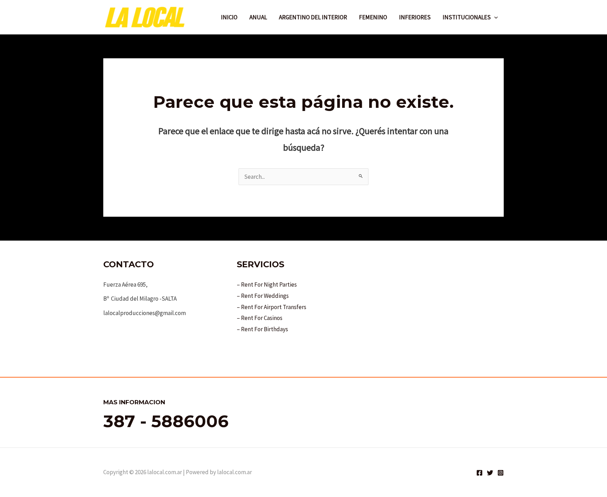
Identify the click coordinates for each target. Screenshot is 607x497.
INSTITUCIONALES (467, 17)
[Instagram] (500, 473)
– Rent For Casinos (259, 318)
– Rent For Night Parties (267, 284)
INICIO (229, 17)
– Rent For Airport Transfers (271, 307)
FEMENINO (373, 17)
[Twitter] (490, 473)
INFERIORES (415, 17)
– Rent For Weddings (263, 296)
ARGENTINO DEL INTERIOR (313, 17)
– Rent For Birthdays (262, 329)
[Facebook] (479, 473)
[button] (494, 17)
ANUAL (258, 17)
